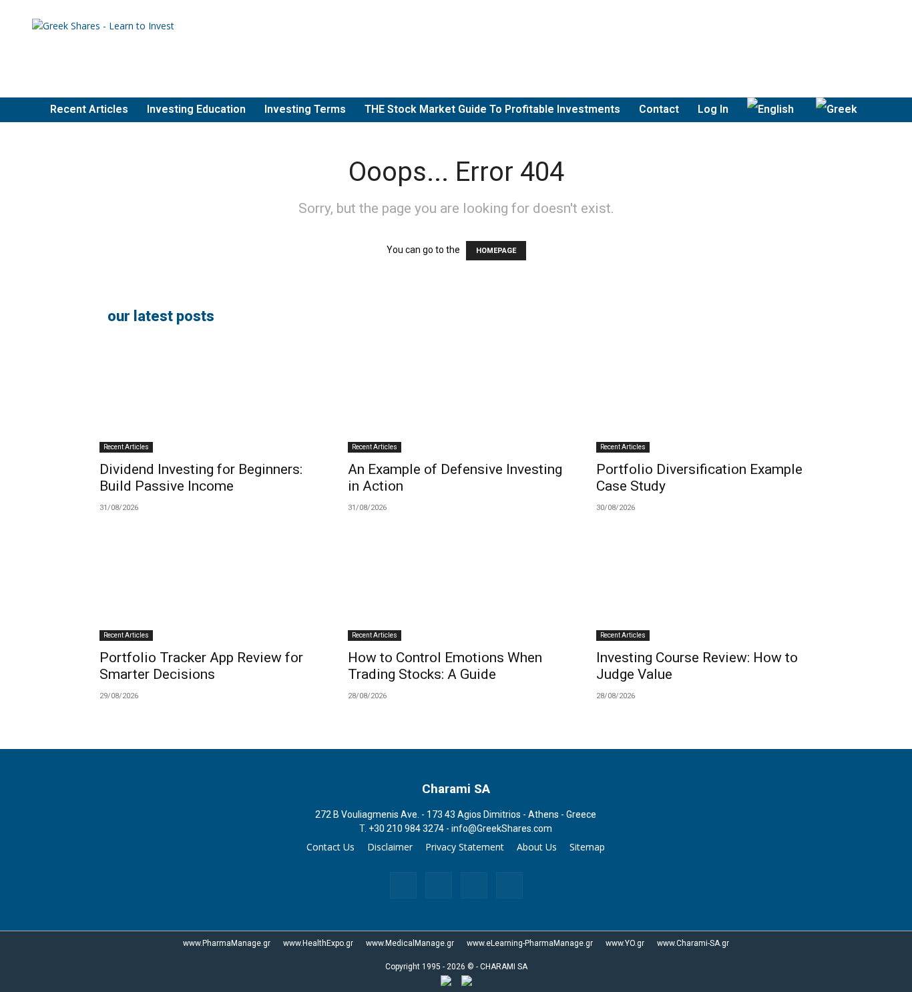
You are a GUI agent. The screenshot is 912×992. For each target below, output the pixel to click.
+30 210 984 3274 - (410, 828)
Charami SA (456, 788)
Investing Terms (305, 109)
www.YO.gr (625, 943)
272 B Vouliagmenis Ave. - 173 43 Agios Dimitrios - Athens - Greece (455, 814)
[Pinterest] (474, 885)
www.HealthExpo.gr (318, 943)
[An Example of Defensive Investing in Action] (456, 399)
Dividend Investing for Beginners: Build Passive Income (200, 477)
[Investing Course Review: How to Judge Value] (704, 587)
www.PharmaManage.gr (226, 943)
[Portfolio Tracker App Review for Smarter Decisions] (207, 587)
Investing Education (196, 109)
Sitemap (587, 847)
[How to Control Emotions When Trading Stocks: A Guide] (456, 587)
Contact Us (330, 847)
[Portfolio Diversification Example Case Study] (704, 399)
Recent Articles (89, 109)
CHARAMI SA (503, 966)
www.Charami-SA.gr (693, 943)
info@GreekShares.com (501, 828)
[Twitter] (509, 885)
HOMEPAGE (496, 250)
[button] (896, 110)
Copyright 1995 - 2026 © (429, 966)
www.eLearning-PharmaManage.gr (530, 943)
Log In (713, 109)
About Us (537, 847)
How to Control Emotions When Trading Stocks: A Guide (445, 666)
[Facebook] (403, 885)
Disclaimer (390, 847)
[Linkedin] (438, 885)
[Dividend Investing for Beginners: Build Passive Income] (207, 399)
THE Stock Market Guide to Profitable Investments (492, 109)
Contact (659, 109)
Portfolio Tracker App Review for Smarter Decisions (201, 666)
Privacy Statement (464, 847)
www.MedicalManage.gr (410, 943)
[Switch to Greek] (838, 109)
